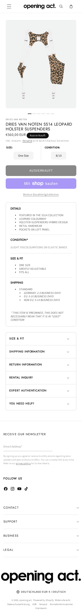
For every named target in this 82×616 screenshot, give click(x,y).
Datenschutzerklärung (18, 604)
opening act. (25, 600)
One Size (23, 156)
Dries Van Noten (16, 119)
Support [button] (10, 521)
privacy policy (23, 463)
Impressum (41, 608)
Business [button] (10, 535)
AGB (34, 604)
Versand (27, 140)
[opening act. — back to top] (41, 577)
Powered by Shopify (43, 600)
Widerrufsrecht (62, 600)
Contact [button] (11, 507)
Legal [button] (8, 550)
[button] (9, 6)
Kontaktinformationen (61, 604)
